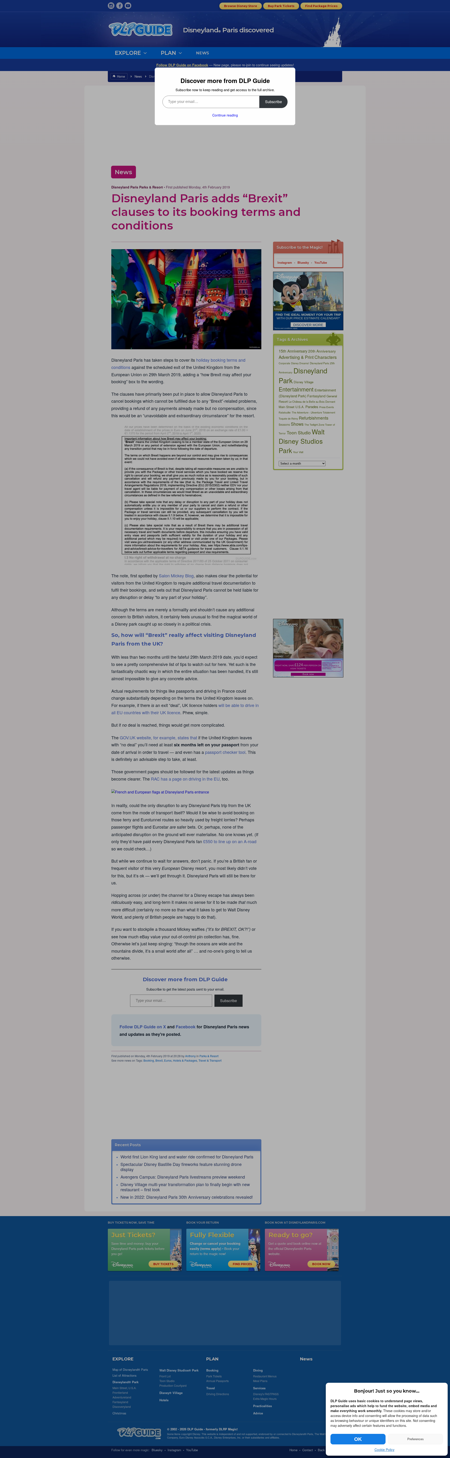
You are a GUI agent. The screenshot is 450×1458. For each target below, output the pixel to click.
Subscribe (273, 101)
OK (358, 1439)
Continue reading (225, 115)
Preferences (415, 1439)
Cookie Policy (384, 1449)
